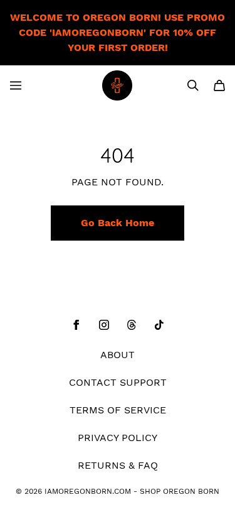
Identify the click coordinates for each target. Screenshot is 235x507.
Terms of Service (118, 410)
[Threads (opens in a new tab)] (131, 324)
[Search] (193, 85)
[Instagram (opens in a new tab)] (104, 324)
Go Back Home (117, 223)
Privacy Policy (117, 438)
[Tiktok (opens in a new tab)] (159, 324)
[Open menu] (15, 85)
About (117, 355)
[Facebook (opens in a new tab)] (76, 324)
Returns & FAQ (118, 465)
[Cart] (219, 85)
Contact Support (118, 382)
